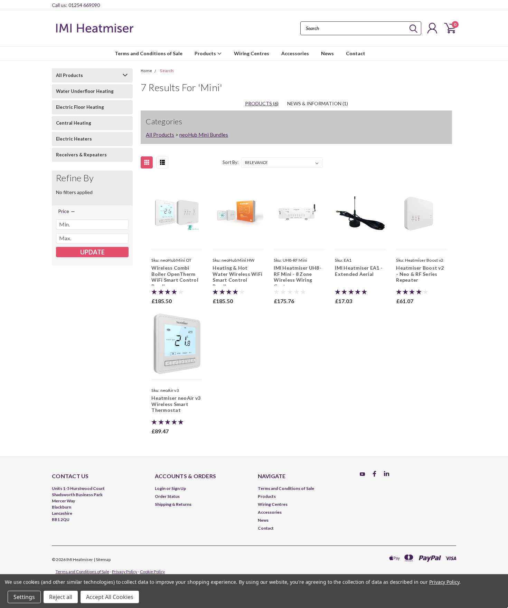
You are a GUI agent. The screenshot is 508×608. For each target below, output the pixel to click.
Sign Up (178, 488)
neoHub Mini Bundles (203, 135)
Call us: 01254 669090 (76, 5)
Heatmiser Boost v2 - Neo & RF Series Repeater (420, 274)
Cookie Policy (152, 571)
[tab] (317, 103)
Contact (355, 53)
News (327, 53)
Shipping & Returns (173, 504)
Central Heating (73, 123)
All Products (69, 75)
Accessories (295, 53)
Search (166, 71)
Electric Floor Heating (80, 107)
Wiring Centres (251, 53)
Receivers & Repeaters (81, 154)
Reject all (60, 597)
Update (92, 252)
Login (160, 488)
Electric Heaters (74, 139)
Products (206, 53)
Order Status (167, 496)
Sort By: (230, 162)
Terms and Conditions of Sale (148, 53)
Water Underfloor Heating (85, 91)
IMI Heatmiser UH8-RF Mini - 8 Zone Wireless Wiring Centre (297, 277)
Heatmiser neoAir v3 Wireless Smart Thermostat (175, 404)
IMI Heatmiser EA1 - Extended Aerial (359, 271)
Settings (24, 597)
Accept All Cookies (109, 597)
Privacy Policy (124, 571)
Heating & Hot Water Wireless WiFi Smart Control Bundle (237, 277)
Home (146, 71)
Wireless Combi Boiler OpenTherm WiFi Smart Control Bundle (174, 277)
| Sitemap (102, 559)
